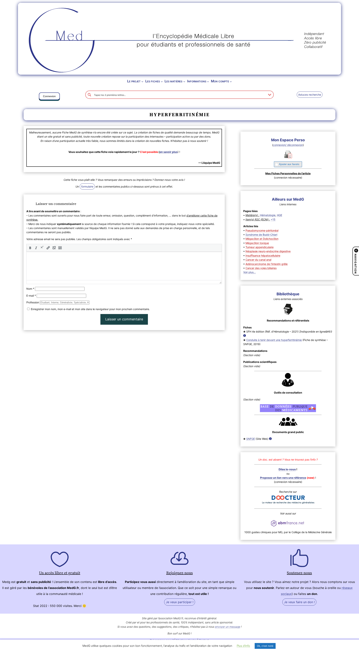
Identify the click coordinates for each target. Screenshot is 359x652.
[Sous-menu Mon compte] (231, 81)
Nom (30, 288)
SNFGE (250, 438)
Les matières (173, 81)
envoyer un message (227, 626)
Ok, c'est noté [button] (265, 645)
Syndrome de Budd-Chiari (261, 234)
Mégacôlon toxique (257, 243)
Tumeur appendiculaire (260, 247)
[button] (49, 97)
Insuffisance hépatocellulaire (263, 255)
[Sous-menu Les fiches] (162, 81)
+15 (273, 219)
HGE (279, 215)
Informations (196, 81)
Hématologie (267, 215)
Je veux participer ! (179, 602)
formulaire (87, 186)
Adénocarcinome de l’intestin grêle (267, 264)
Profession (32, 302)
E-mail (31, 295)
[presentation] (30, 248)
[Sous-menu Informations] (208, 81)
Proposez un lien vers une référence (283, 477)
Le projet (134, 81)
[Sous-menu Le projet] (142, 81)
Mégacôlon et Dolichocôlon (262, 238)
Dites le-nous (287, 469)
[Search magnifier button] (89, 94)
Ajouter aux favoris (289, 164)
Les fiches (152, 81)
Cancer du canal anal (258, 259)
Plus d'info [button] (243, 646)
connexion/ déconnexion (288, 145)
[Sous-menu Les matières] (184, 81)
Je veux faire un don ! (299, 602)
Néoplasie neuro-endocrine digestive (268, 251)
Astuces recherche (309, 94)
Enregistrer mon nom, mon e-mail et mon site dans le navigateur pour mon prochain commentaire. (90, 309)
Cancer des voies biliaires (261, 268)
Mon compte (220, 81)
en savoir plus (169, 151)
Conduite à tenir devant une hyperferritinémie (274, 340)
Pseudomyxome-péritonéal (262, 230)
